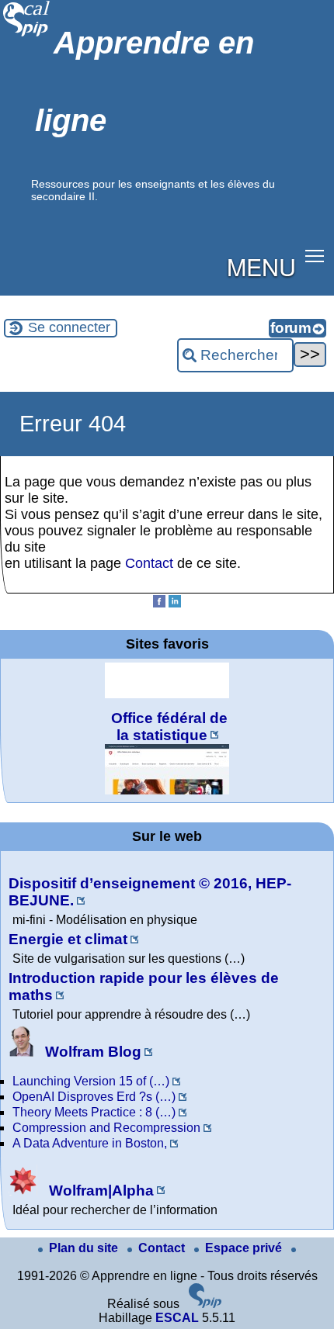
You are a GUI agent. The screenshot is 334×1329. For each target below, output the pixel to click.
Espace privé (245, 1248)
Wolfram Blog (91, 1051)
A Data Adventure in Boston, (89, 1143)
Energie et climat (68, 939)
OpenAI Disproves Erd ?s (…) (94, 1096)
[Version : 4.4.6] (205, 1303)
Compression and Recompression (106, 1127)
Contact (149, 563)
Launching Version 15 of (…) (90, 1081)
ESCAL (177, 1317)
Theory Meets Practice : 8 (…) (94, 1112)
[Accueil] (27, 34)
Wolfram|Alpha (99, 1190)
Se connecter (69, 327)
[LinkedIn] (175, 603)
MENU (261, 266)
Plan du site (85, 1248)
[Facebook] (159, 603)
